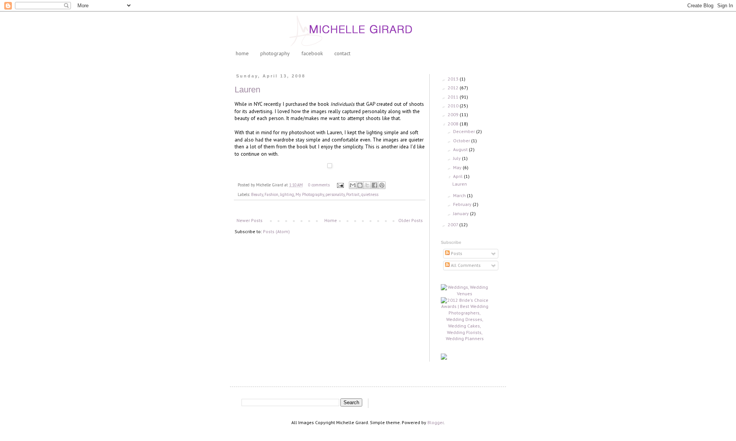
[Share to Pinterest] (382, 185)
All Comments (465, 265)
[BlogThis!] (360, 185)
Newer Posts (250, 220)
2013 (454, 79)
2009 (454, 114)
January (461, 213)
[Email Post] (340, 185)
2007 (453, 224)
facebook (312, 53)
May (458, 167)
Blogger (435, 422)
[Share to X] (367, 185)
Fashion (271, 194)
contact (342, 53)
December (464, 131)
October (462, 140)
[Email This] (352, 185)
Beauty (257, 194)
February (463, 204)
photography (275, 53)
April (458, 176)
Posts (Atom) (276, 231)
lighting (287, 194)
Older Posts (410, 220)
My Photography (310, 194)
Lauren (247, 89)
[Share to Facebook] (374, 185)
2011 (454, 97)
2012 (454, 88)
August (461, 149)
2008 (454, 124)
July (457, 158)
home (242, 53)
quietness (369, 194)
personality (335, 194)
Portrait (353, 194)
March (460, 195)
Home (330, 220)
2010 (454, 106)
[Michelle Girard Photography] (444, 358)
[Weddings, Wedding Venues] (464, 290)
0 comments (319, 185)
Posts (456, 253)
